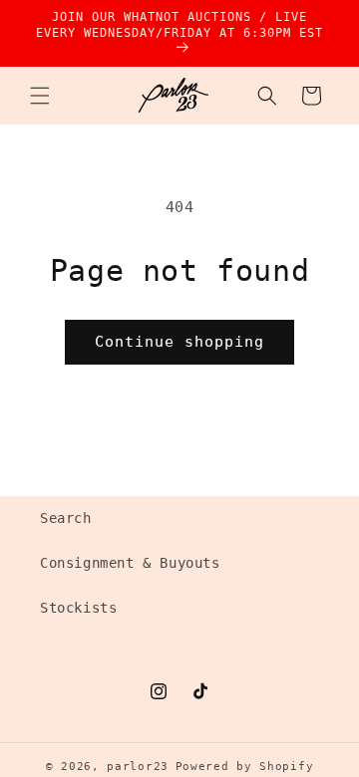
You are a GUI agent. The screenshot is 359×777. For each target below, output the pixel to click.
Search (66, 518)
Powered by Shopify (245, 766)
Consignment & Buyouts (130, 563)
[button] (40, 96)
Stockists (78, 608)
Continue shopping (179, 342)
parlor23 (138, 766)
